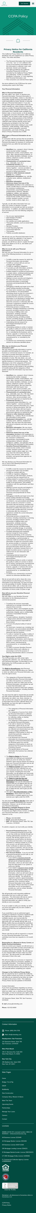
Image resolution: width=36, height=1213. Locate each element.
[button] (33, 3)
